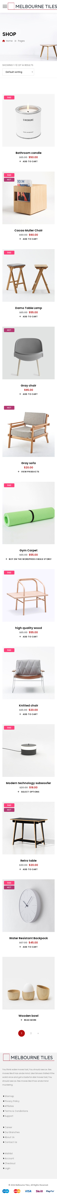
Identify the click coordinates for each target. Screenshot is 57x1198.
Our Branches (12, 1132)
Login (7, 1168)
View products (30, 472)
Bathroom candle (28, 153)
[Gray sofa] (28, 430)
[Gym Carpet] (28, 513)
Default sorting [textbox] (14, 72)
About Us (9, 1137)
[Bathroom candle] (28, 120)
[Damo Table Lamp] (28, 275)
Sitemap (9, 1096)
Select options (30, 792)
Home (9, 40)
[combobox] (18, 71)
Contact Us (11, 1142)
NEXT (38, 1033)
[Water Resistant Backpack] (28, 905)
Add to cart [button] (30, 161)
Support (9, 1116)
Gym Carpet (28, 550)
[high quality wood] (28, 595)
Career (8, 1127)
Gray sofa (28, 463)
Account (9, 1158)
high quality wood (28, 628)
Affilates (9, 1106)
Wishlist (9, 1153)
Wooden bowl (28, 1016)
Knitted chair (28, 705)
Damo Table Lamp (28, 308)
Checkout (10, 1163)
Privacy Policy (12, 1101)
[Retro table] (28, 828)
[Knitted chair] (28, 673)
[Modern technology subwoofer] (28, 750)
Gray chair (28, 385)
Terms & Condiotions (16, 1111)
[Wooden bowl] (28, 983)
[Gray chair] (28, 353)
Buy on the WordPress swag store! (30, 559)
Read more (30, 1020)
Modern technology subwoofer (28, 783)
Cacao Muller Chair (28, 230)
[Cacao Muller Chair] (28, 198)
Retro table (28, 861)
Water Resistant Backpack (28, 938)
